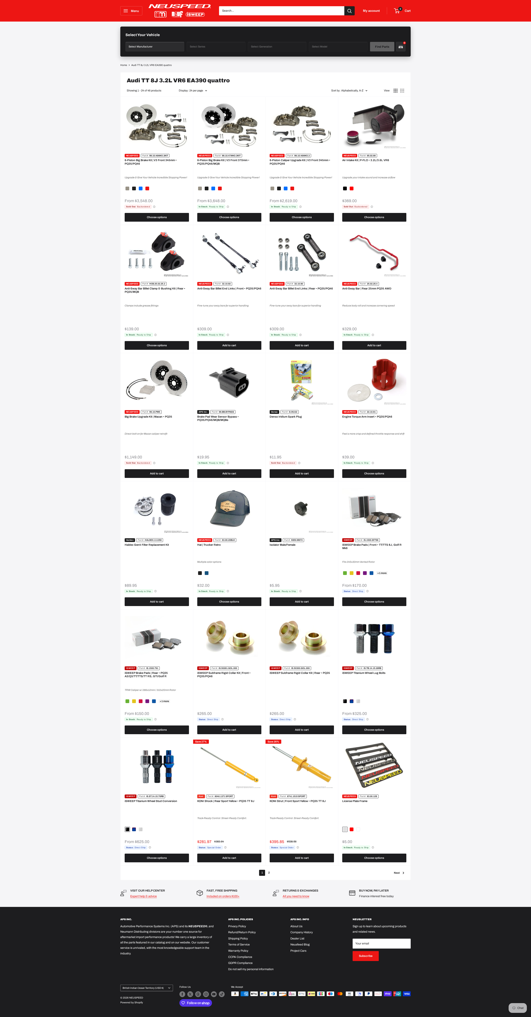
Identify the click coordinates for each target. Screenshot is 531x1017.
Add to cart (229, 345)
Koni (201, 796)
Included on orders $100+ (223, 896)
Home (123, 65)
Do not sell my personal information (251, 969)
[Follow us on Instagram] (206, 994)
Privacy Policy (237, 926)
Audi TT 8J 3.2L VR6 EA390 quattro (151, 65)
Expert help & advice (143, 896)
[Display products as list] (402, 90)
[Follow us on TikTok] (222, 994)
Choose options (157, 217)
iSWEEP (348, 540)
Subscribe (366, 955)
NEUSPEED (132, 155)
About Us (296, 926)
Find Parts (382, 46)
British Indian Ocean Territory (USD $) (143, 988)
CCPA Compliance (240, 957)
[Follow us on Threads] (198, 994)
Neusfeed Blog (300, 944)
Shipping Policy (238, 938)
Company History (301, 932)
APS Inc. (203, 412)
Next (397, 872)
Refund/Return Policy (242, 932)
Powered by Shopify (131, 1002)
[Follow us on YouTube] (214, 994)
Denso (274, 412)
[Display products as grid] (395, 90)
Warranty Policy (238, 950)
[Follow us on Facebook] (182, 994)
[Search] (349, 10)
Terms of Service (239, 944)
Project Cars (298, 950)
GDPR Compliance (240, 963)
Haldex (130, 540)
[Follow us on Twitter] (190, 994)
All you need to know (296, 896)
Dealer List (297, 938)
